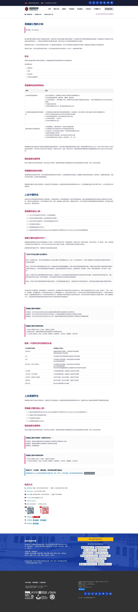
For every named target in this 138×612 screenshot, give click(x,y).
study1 (34, 501)
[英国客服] (36, 523)
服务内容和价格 (90, 473)
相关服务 (79, 9)
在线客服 (82, 589)
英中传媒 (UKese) (105, 556)
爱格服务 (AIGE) (88, 553)
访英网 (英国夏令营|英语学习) (96, 561)
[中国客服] (36, 520)
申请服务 (71, 9)
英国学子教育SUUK (88, 547)
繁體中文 (98, 9)
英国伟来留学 (103, 550)
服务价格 (43, 582)
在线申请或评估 (96, 539)
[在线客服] (36, 517)
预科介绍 (56, 9)
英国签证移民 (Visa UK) (103, 547)
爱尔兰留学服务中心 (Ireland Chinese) (96, 558)
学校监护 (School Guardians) (89, 556)
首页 (49, 9)
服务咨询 (109, 9)
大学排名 (88, 9)
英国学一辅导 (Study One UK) (89, 564)
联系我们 (36, 582)
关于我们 (28, 582)
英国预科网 (29, 14)
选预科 (64, 9)
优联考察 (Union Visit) (101, 553)
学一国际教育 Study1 (90, 550)
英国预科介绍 (38, 14)
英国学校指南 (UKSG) (105, 564)
